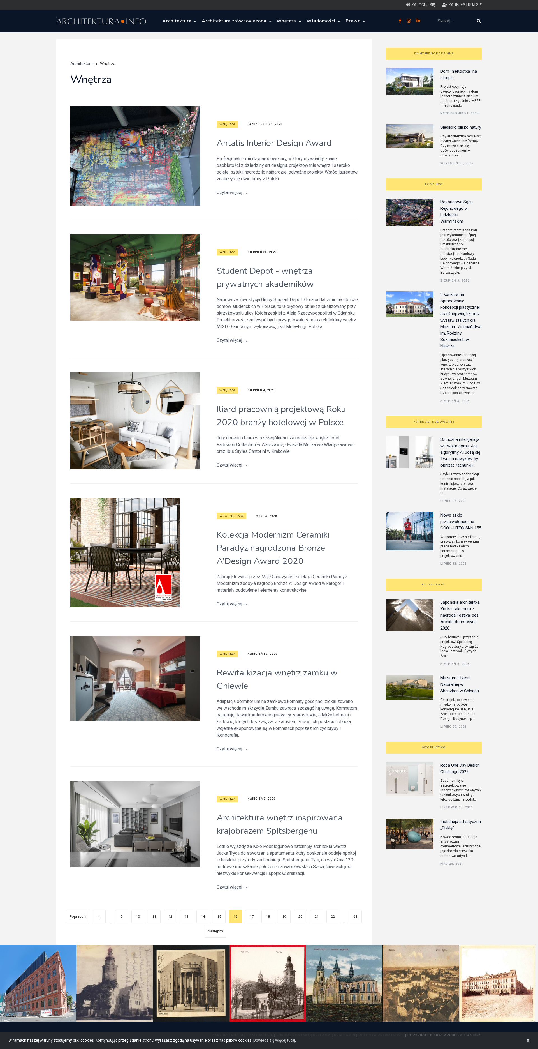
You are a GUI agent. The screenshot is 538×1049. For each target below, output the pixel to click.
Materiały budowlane (434, 422)
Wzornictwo (231, 516)
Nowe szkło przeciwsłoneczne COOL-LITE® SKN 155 (460, 522)
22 (333, 916)
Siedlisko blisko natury (460, 127)
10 (138, 916)
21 (317, 916)
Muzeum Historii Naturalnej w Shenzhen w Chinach (459, 684)
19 (284, 916)
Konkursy (434, 184)
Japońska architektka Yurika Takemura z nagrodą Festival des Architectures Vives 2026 (460, 615)
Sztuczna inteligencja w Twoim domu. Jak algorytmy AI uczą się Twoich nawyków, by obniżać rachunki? (460, 452)
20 (300, 916)
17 (252, 916)
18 (268, 916)
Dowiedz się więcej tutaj (274, 1040)
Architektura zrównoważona (235, 21)
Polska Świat (434, 585)
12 (170, 916)
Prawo (354, 21)
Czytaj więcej (232, 192)
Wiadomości (322, 21)
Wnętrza (287, 21)
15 (219, 916)
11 (154, 916)
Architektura (178, 21)
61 (355, 916)
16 (235, 916)
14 (203, 916)
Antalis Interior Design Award (274, 143)
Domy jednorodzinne (434, 54)
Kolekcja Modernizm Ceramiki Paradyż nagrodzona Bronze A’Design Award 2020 (273, 548)
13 (187, 916)
